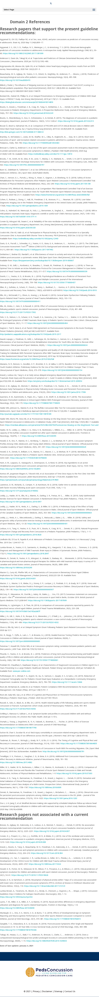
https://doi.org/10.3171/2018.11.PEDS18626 (29, 875)
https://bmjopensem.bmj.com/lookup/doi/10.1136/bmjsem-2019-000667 (43, 260)
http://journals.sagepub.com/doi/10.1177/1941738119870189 (25, 414)
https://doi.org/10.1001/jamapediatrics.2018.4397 (20, 501)
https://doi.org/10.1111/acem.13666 (67, 682)
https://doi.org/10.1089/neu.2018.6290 (16, 567)
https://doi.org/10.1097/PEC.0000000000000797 (24, 165)
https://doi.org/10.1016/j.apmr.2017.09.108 (72, 183)
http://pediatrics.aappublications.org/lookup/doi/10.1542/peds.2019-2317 (30, 334)
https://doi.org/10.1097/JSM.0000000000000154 (62, 370)
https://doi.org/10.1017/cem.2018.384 (47, 853)
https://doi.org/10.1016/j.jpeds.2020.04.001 (18, 578)
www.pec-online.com (21, 671)
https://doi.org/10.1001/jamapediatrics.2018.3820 (20, 534)
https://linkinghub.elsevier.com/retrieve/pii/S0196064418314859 (26, 102)
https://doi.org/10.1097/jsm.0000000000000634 (67, 345)
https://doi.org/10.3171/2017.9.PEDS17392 (18, 312)
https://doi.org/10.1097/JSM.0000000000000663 (72, 512)
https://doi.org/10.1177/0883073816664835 (78, 743)
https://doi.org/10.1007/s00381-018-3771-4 (18, 216)
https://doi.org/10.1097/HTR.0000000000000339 (67, 271)
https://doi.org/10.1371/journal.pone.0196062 (19, 491)
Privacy (36, 991)
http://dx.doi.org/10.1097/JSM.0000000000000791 (63, 751)
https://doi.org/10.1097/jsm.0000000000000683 (20, 641)
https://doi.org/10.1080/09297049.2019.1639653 (46, 941)
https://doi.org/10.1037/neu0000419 (15, 80)
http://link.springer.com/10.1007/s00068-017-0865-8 (21, 132)
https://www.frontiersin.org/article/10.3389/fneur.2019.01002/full (27, 359)
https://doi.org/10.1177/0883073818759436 (18, 930)
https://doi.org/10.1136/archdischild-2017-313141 (44, 886)
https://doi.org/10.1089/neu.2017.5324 (45, 864)
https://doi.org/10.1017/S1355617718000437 (56, 282)
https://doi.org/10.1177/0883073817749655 (41, 403)
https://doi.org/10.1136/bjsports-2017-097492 (34, 249)
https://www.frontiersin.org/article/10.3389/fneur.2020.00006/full (62, 195)
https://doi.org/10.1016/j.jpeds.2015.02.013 (76, 121)
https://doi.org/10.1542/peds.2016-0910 (80, 290)
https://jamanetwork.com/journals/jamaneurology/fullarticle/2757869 (29, 480)
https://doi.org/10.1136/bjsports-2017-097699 (47, 600)
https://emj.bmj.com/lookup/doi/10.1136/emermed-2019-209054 (55, 381)
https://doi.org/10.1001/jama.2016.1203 (60, 798)
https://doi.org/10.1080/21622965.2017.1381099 (23, 53)
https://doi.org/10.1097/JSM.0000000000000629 (66, 447)
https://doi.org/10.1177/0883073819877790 (18, 727)
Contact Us (69, 991)
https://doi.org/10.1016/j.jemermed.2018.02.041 (33, 113)
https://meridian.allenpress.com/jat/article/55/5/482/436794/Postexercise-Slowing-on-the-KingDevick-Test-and (51, 425)
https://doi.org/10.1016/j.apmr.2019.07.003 (74, 773)
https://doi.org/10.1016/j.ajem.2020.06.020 (18, 227)
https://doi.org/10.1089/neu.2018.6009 (45, 787)
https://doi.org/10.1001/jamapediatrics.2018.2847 (28, 553)
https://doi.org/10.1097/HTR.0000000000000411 (20, 301)
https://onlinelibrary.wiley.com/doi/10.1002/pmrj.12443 (35, 238)
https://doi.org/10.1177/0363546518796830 (28, 458)
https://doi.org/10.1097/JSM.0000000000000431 (47, 523)
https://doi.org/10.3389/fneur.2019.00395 (39, 436)
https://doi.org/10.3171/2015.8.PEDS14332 (41, 622)
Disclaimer (47, 991)
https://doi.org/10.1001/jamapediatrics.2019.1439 (27, 205)
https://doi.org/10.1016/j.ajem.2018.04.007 (52, 831)
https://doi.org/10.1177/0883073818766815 (62, 919)
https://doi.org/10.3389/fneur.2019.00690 (17, 908)
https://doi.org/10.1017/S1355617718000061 (39, 660)
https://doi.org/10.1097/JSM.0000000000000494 (47, 323)
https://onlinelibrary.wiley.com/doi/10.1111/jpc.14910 (50, 154)
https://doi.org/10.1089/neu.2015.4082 (16, 762)
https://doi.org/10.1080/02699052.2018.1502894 (20, 469)
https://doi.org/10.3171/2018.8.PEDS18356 (18, 709)
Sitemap (58, 991)
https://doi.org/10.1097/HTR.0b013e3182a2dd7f (20, 611)
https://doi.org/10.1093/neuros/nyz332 (16, 897)
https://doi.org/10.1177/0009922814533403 (41, 143)
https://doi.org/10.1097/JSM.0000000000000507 (34, 589)
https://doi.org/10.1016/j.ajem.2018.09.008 (28, 842)
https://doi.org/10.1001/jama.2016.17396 (68, 392)
